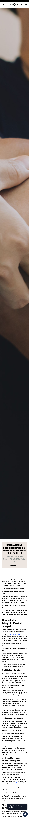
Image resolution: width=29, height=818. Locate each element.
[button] (26, 5)
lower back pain (17, 783)
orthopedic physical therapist (13, 616)
